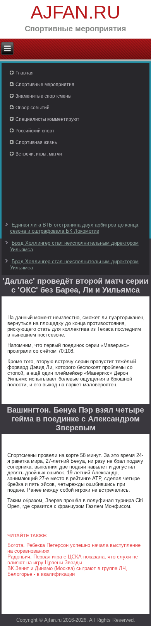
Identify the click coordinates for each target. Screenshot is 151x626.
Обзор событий (32, 107)
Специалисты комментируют (47, 119)
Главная (24, 73)
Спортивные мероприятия (44, 84)
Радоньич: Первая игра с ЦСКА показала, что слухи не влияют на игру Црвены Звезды (72, 559)
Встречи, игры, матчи (38, 154)
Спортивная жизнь (36, 142)
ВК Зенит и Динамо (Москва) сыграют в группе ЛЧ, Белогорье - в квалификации (67, 571)
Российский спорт (35, 131)
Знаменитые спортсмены (43, 96)
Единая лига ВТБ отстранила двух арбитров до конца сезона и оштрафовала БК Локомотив (74, 228)
